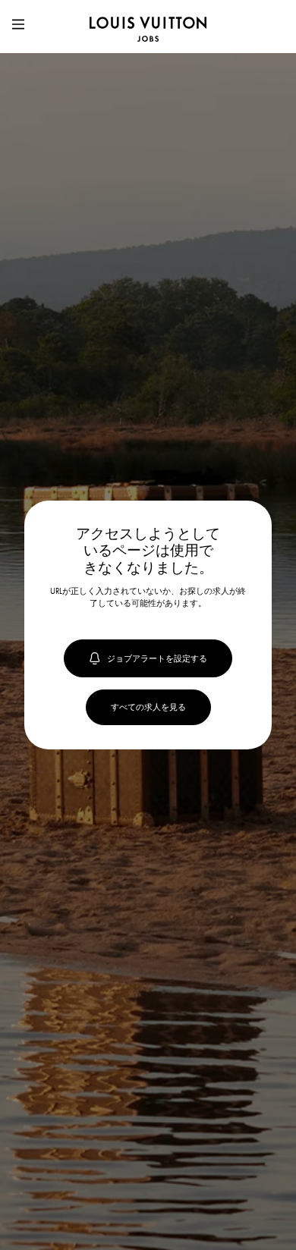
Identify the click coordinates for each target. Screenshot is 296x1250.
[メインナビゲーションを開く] (18, 26)
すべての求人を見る (148, 707)
